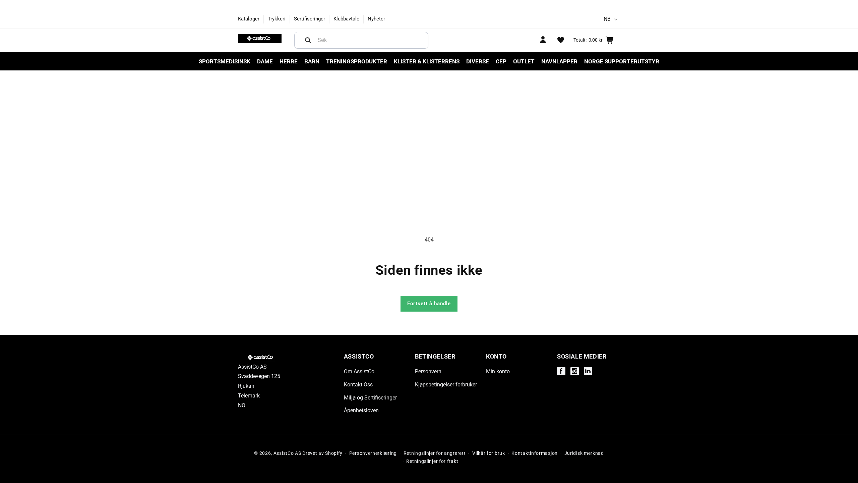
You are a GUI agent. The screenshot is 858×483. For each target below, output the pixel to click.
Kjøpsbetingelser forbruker (446, 384)
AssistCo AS (287, 453)
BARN (311, 61)
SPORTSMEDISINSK (224, 61)
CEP (501, 61)
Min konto (498, 371)
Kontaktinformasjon (534, 453)
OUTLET (524, 61)
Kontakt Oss (358, 384)
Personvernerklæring (373, 453)
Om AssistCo (359, 371)
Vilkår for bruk (488, 453)
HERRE (289, 61)
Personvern (428, 371)
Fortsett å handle (429, 304)
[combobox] (361, 40)
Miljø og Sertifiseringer (370, 397)
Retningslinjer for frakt (432, 461)
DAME (265, 61)
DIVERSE (477, 61)
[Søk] (308, 40)
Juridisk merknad (584, 453)
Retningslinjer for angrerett (435, 453)
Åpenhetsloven (361, 410)
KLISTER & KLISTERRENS (426, 61)
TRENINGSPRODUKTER (356, 61)
